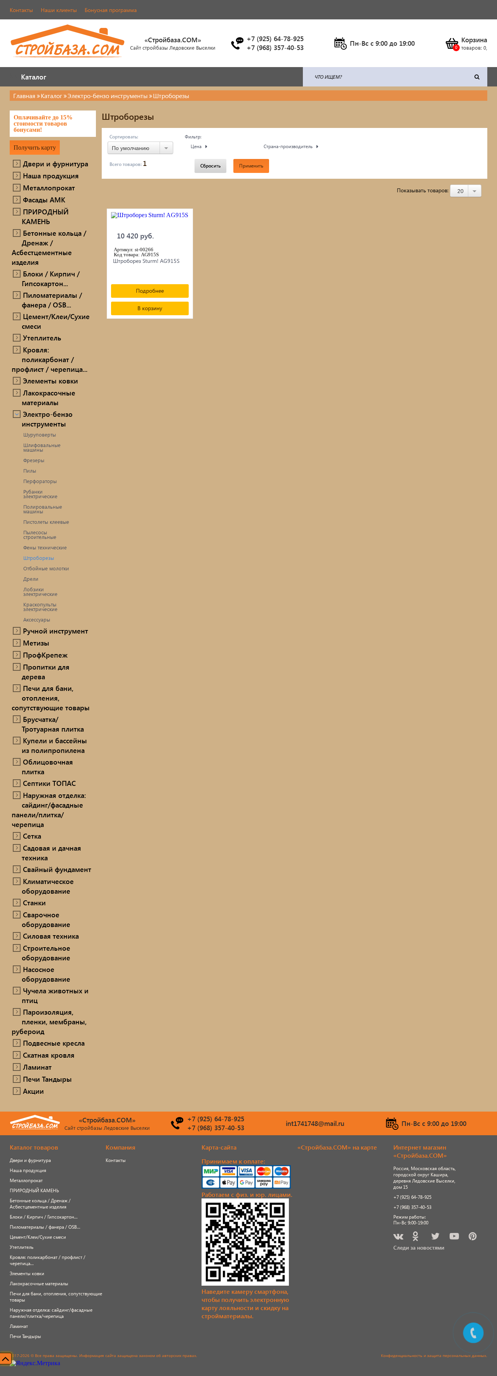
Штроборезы (38, 558)
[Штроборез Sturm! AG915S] (150, 219)
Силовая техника (51, 936)
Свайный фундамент (57, 869)
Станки (34, 902)
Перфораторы (40, 481)
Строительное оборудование (46, 952)
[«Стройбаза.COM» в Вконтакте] (399, 1237)
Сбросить (210, 166)
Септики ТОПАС (49, 783)
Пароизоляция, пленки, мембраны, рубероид (49, 1021)
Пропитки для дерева (46, 671)
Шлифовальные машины (42, 447)
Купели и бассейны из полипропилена (54, 745)
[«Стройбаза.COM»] (68, 62)
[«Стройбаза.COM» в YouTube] (455, 1237)
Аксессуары (36, 619)
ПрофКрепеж (45, 655)
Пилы (29, 470)
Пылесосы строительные (39, 534)
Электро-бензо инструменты (47, 418)
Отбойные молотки (46, 568)
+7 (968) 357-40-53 (412, 1207)
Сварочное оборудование (46, 919)
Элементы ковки (50, 380)
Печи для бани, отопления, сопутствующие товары (51, 697)
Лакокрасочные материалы (48, 397)
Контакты (21, 10)
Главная (24, 96)
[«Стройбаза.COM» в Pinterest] (473, 1237)
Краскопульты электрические (40, 606)
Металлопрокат (49, 187)
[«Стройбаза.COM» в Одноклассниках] (416, 1237)
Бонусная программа (111, 10)
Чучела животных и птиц (55, 995)
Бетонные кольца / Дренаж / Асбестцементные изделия (49, 247)
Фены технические (45, 547)
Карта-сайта (219, 1147)
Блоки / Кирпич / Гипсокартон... (51, 278)
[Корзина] (451, 43)
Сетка (32, 836)
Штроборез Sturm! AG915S (146, 260)
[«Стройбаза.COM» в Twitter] (436, 1237)
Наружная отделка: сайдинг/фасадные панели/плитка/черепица (49, 809)
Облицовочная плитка (47, 766)
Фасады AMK (44, 199)
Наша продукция (51, 175)
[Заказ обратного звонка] (237, 43)
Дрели (30, 579)
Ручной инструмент (55, 630)
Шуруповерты (39, 434)
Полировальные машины (42, 509)
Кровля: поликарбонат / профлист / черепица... (49, 359)
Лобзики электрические (40, 591)
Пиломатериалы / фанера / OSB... (52, 299)
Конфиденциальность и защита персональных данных (433, 1355)
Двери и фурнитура (55, 163)
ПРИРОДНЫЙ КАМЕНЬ (45, 216)
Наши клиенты (59, 10)
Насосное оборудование (46, 974)
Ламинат (37, 1067)
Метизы (36, 642)
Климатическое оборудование (48, 886)
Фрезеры (33, 460)
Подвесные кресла (54, 1043)
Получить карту (35, 147)
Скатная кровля (49, 1055)
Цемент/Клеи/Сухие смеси (56, 321)
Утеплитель (42, 337)
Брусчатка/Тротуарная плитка (53, 724)
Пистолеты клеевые (46, 522)
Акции (33, 1091)
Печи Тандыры (47, 1079)
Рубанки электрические (40, 494)
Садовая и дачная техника (51, 852)
